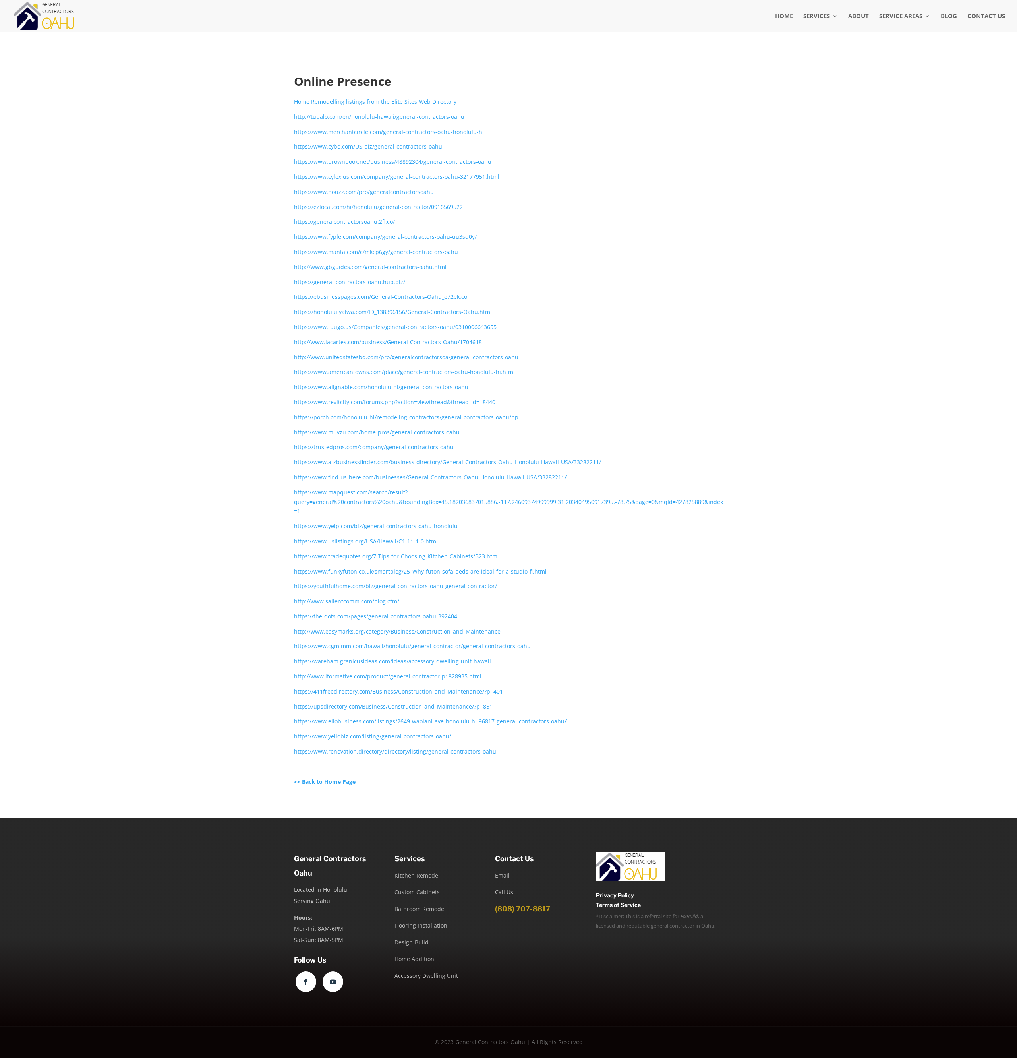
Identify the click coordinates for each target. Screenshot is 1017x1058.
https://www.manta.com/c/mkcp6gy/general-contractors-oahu (376, 252)
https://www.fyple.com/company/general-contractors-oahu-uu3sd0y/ (385, 236)
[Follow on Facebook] (306, 981)
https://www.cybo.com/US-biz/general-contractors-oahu (368, 146)
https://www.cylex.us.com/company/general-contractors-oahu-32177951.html (396, 176)
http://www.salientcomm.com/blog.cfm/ (346, 601)
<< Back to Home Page (325, 781)
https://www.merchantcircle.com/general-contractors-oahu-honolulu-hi (389, 132)
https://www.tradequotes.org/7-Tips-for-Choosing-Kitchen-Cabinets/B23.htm (395, 556)
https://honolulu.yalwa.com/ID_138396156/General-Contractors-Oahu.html (393, 312)
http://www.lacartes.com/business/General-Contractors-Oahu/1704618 (388, 342)
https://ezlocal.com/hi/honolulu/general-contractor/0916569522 (378, 207)
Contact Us (986, 16)
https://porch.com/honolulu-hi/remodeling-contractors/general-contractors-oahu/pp (406, 417)
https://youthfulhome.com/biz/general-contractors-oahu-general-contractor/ (395, 586)
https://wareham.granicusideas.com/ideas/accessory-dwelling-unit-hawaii (392, 661)
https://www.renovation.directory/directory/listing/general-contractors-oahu (395, 751)
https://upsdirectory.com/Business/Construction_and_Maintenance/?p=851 (393, 706)
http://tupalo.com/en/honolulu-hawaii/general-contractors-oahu (379, 116)
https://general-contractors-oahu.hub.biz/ (349, 282)
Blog (949, 16)
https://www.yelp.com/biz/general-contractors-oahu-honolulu (376, 526)
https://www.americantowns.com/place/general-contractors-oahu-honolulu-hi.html (404, 372)
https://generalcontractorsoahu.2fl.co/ (344, 221)
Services (816, 16)
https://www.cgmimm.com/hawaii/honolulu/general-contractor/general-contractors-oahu (412, 646)
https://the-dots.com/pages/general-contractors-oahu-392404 (375, 616)
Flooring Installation (420, 925)
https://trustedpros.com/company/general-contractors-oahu (374, 447)
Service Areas (900, 16)
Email (502, 875)
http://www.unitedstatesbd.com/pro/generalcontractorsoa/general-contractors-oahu (406, 357)
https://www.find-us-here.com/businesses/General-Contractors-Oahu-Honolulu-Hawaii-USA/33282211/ (430, 477)
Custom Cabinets (417, 892)
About (858, 16)
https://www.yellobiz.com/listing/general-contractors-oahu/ (372, 736)
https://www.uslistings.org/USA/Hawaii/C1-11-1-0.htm (365, 541)
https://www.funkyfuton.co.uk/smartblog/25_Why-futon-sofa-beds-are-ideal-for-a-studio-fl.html (420, 571)
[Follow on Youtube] (333, 981)
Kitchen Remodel (417, 875)
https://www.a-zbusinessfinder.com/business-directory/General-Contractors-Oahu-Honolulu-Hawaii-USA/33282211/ (447, 462)
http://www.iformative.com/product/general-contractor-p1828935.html (387, 676)
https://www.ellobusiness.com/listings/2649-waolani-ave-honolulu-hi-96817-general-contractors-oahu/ (430, 721)
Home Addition (414, 959)
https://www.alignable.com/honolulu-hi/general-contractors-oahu (381, 387)
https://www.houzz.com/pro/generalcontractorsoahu (364, 192)
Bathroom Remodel (420, 909)
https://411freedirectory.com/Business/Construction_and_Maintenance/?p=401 (398, 691)
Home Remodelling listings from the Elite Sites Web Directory (375, 101)
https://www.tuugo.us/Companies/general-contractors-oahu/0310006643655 (395, 327)
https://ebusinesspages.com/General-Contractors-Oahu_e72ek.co (380, 296)
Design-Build (411, 942)
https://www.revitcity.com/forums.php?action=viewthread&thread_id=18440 (394, 402)
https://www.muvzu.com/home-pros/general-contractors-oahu (377, 432)
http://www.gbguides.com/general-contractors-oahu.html (370, 267)
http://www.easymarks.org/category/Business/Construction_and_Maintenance (397, 631)
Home (784, 16)
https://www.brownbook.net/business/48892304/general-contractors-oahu (392, 161)
